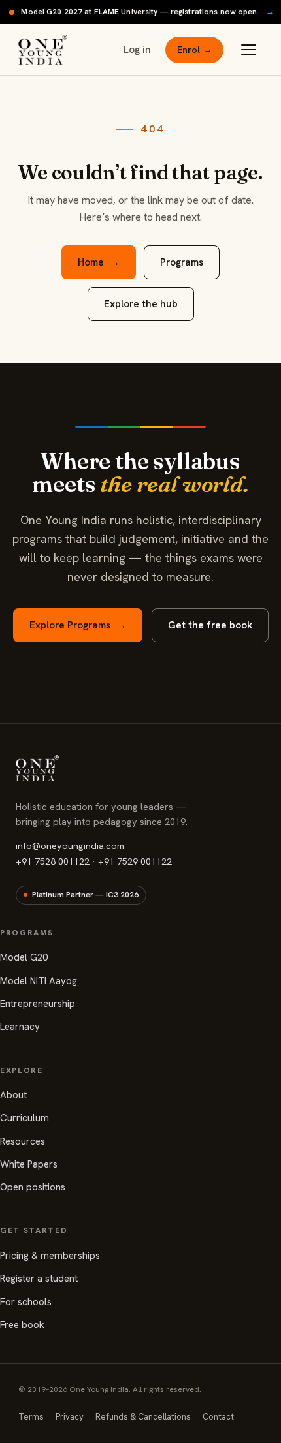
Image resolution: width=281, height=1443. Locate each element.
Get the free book (210, 625)
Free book (22, 1324)
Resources (22, 1141)
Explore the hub (141, 304)
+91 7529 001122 (135, 861)
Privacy (70, 1416)
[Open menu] (248, 49)
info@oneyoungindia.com (70, 845)
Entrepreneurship (37, 1003)
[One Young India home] (42, 50)
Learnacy (20, 1026)
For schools (26, 1302)
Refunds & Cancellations (143, 1416)
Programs (181, 262)
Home (99, 262)
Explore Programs (77, 625)
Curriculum (24, 1118)
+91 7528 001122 (53, 861)
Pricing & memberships (50, 1255)
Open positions (32, 1187)
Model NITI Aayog (38, 980)
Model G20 (24, 957)
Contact (218, 1416)
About (13, 1095)
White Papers (29, 1164)
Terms (31, 1416)
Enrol (194, 49)
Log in (137, 49)
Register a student (39, 1278)
